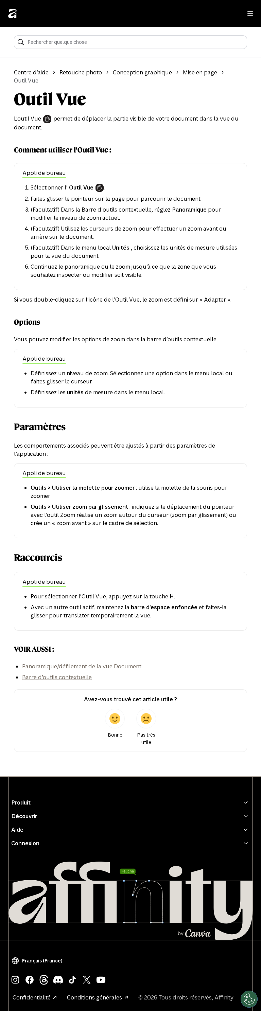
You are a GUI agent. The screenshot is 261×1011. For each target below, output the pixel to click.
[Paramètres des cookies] (249, 999)
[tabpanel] (130, 231)
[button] (38, 961)
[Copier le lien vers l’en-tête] (8, 150)
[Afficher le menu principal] (250, 13)
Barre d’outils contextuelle (57, 677)
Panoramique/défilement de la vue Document (81, 666)
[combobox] (135, 42)
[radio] (115, 727)
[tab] (44, 173)
